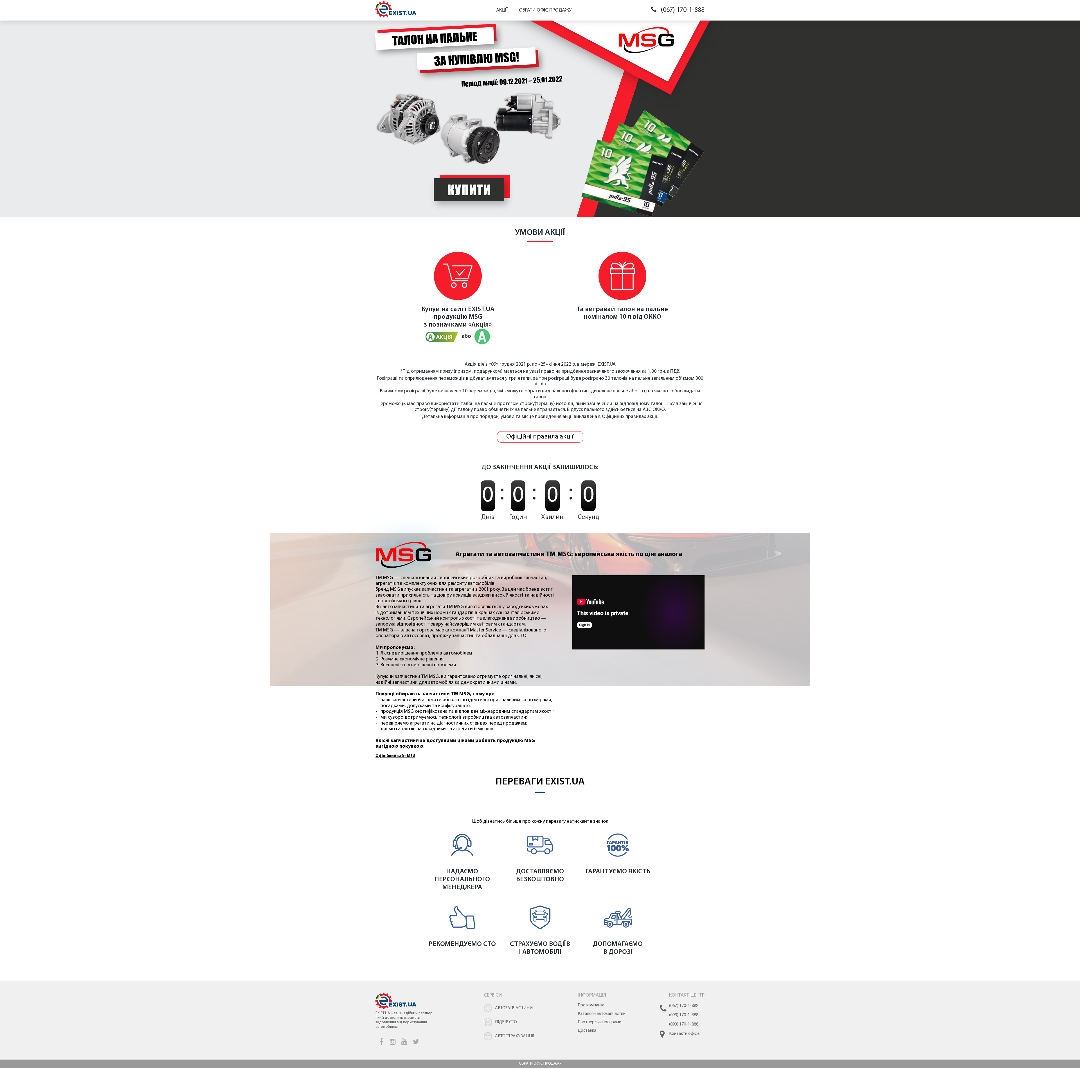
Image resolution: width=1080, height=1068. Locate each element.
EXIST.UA (481, 309)
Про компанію (591, 1005)
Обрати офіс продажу (545, 10)
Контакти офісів (684, 1033)
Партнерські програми (599, 1022)
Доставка (587, 1030)
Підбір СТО (506, 1022)
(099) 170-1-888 (683, 1015)
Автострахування (514, 1036)
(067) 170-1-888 (683, 10)
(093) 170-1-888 (683, 1024)
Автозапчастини (514, 1008)
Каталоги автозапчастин (602, 1013)
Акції (502, 10)
